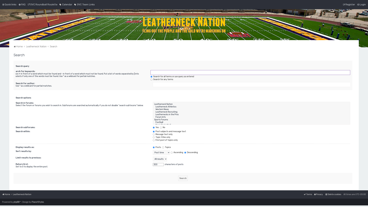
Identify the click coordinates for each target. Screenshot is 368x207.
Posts (158, 147)
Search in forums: (25, 103)
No (163, 127)
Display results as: (25, 147)
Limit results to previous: (28, 158)
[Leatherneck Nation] (251, 104)
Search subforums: (25, 127)
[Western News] (251, 109)
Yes (157, 127)
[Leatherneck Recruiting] (251, 112)
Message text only (164, 134)
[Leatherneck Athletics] (251, 107)
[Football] (251, 122)
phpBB (17, 202)
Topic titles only (162, 137)
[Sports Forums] (251, 119)
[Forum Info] (251, 117)
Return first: (22, 164)
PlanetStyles (38, 202)
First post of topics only (166, 140)
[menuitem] (22, 4)
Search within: (23, 131)
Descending (192, 152)
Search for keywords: (24, 71)
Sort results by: (23, 151)
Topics (167, 147)
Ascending (178, 152)
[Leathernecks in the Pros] (251, 114)
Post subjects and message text (170, 131)
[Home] (184, 24)
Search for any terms (163, 79)
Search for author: (25, 83)
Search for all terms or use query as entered (173, 76)
